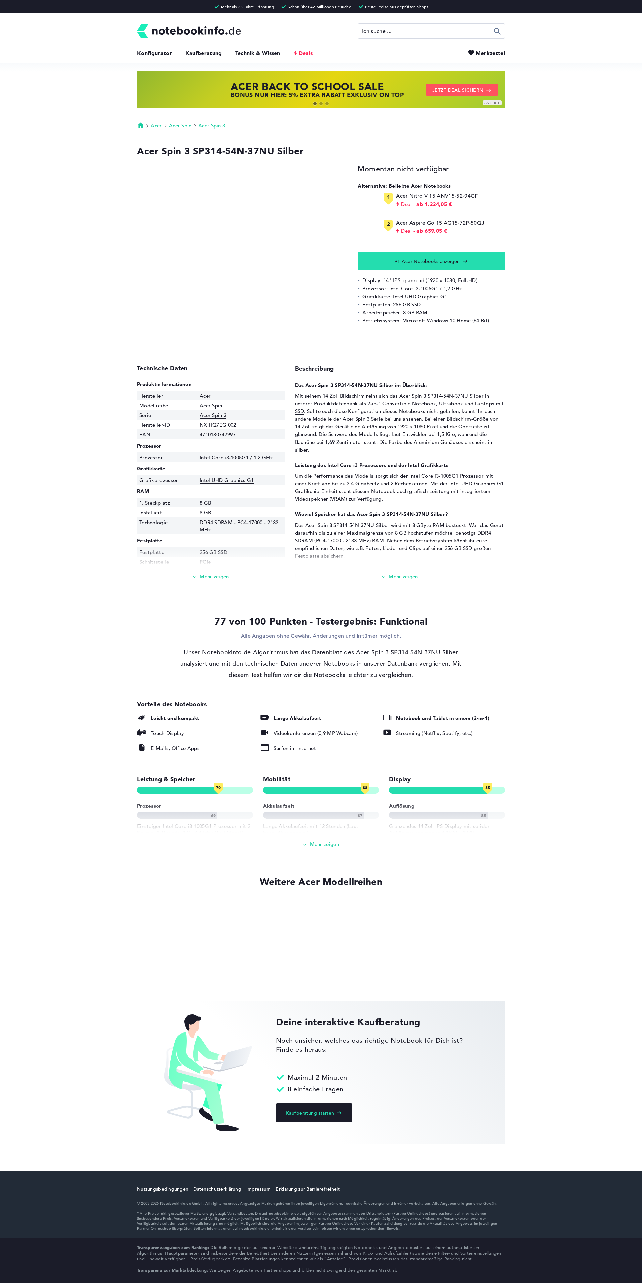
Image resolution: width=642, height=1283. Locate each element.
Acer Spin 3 (211, 125)
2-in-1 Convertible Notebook (401, 403)
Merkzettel (490, 53)
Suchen (497, 31)
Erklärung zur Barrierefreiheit (307, 1189)
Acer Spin (180, 125)
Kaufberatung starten (310, 1113)
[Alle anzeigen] (321, 844)
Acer (156, 125)
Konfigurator (154, 53)
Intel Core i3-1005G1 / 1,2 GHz (425, 288)
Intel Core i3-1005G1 (433, 476)
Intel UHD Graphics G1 (420, 296)
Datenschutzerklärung (217, 1189)
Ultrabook (451, 403)
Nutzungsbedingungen (162, 1189)
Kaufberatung (203, 53)
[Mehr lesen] (211, 577)
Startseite (140, 125)
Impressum (258, 1189)
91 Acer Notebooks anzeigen (427, 261)
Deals (306, 53)
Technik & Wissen (257, 53)
